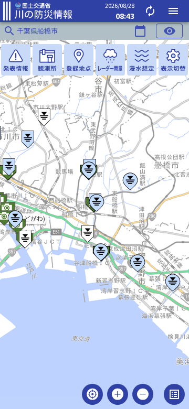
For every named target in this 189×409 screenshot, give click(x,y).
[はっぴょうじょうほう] (15, 60)
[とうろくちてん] (78, 60)
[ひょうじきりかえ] (173, 60)
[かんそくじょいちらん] (47, 60)
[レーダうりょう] (110, 60)
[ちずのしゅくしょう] (142, 394)
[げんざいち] (92, 394)
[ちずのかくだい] (117, 394)
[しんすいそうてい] (141, 60)
